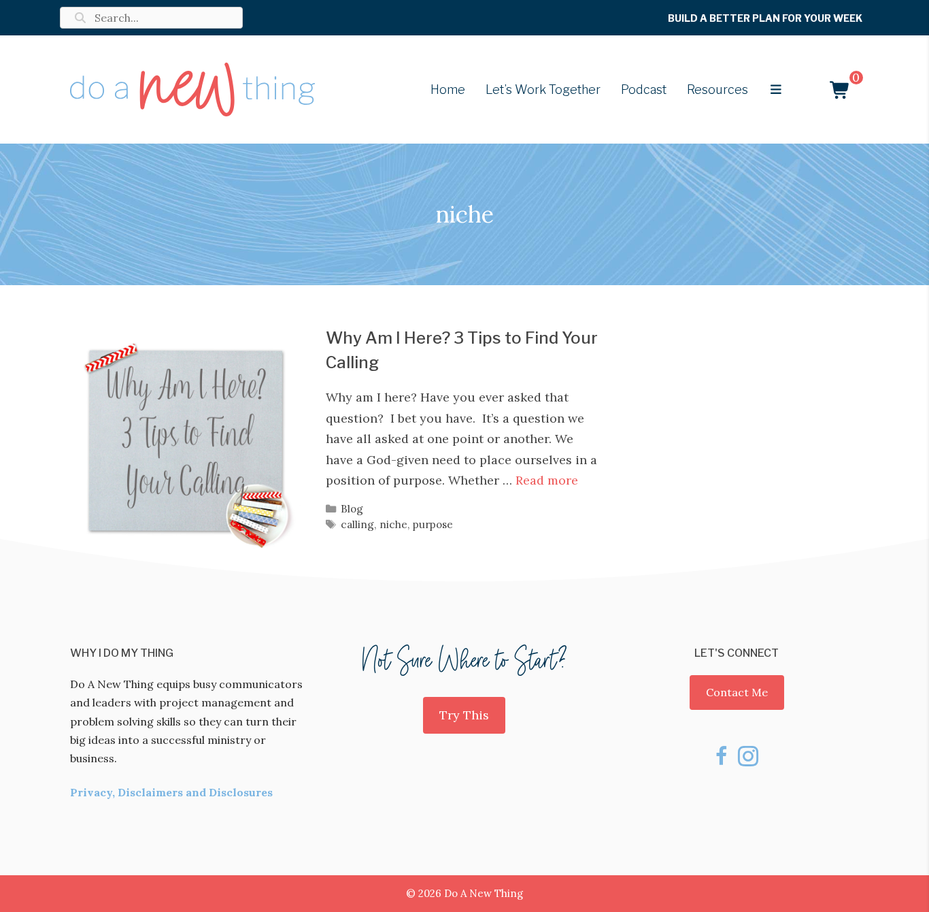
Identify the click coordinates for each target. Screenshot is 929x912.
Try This (464, 715)
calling (357, 524)
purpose (433, 524)
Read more (547, 480)
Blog (352, 508)
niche (393, 524)
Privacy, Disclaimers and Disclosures (171, 792)
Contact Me (737, 692)
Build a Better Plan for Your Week (765, 18)
